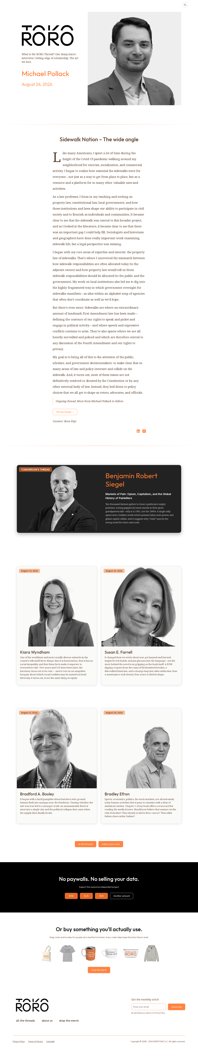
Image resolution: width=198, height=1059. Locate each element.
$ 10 (101, 895)
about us (47, 1020)
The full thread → (65, 411)
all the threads (85, 844)
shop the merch (99, 969)
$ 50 (71, 895)
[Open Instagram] (144, 432)
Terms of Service (35, 1041)
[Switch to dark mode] (185, 4)
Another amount (121, 895)
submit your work (111, 844)
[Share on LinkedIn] (137, 431)
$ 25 (86, 895)
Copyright (50, 1041)
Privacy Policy (160, 1013)
